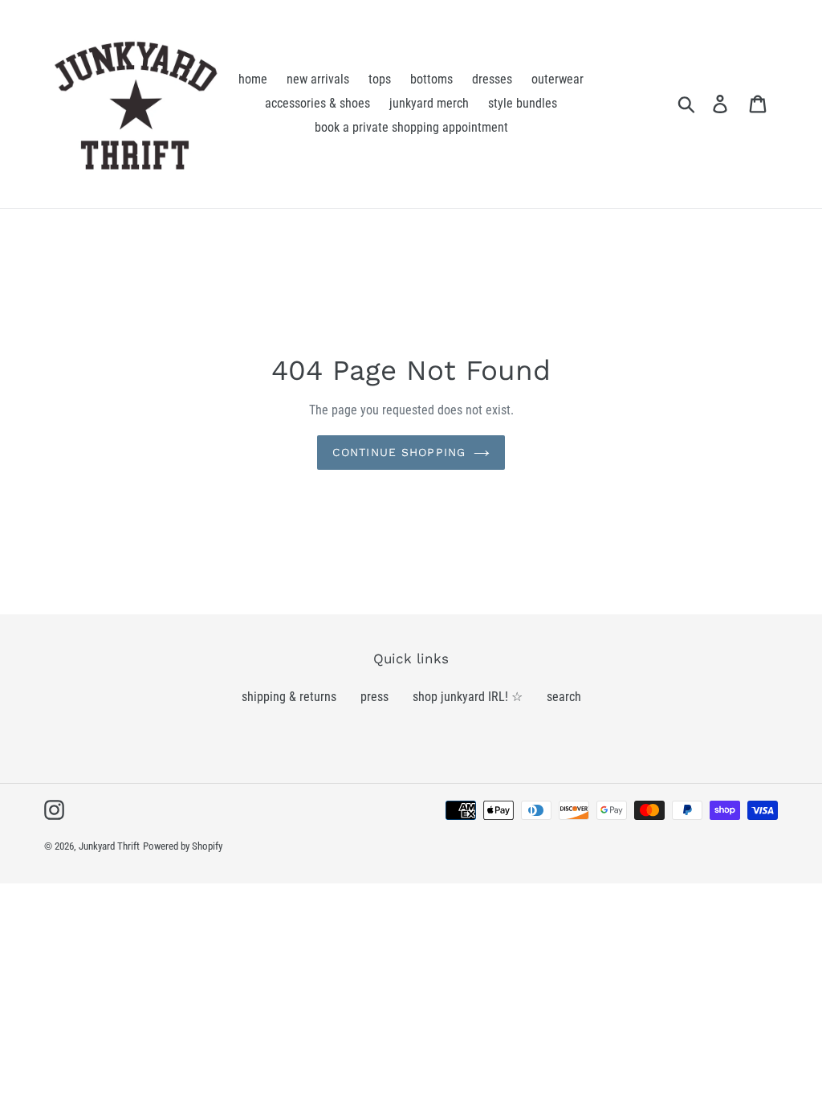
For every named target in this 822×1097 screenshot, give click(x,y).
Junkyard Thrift (109, 846)
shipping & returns (289, 696)
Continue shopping (399, 452)
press (374, 696)
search (564, 696)
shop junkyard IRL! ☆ (468, 696)
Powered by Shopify (182, 846)
